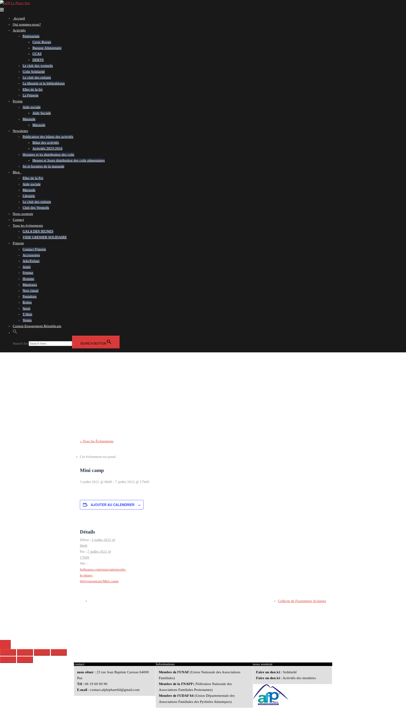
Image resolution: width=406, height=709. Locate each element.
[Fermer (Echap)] (59, 652)
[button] (15, 333)
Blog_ (17, 172)
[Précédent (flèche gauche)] (8, 659)
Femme (28, 273)
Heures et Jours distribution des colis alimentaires (68, 160)
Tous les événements (28, 225)
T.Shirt (27, 314)
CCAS (37, 54)
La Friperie (31, 95)
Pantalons (30, 296)
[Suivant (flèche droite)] (25, 659)
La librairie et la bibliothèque (44, 83)
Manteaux (30, 285)
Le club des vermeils (38, 66)
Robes (27, 302)
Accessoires (31, 255)
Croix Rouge (41, 42)
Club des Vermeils (36, 208)
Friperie (18, 243)
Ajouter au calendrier (112, 504)
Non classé (31, 290)
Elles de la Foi (33, 178)
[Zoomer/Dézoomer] (8, 652)
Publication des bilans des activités (48, 137)
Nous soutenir (23, 214)
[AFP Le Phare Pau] (15, 3)
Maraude (29, 119)
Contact (18, 220)
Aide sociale (32, 107)
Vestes (27, 320)
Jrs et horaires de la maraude (43, 166)
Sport (26, 308)
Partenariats (31, 36)
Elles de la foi (33, 89)
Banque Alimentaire (47, 48)
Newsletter (20, 131)
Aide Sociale (41, 113)
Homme (28, 279)
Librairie (29, 196)
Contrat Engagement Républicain (37, 326)
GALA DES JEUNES (38, 231)
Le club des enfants (37, 77)
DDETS (38, 60)
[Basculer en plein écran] (25, 652)
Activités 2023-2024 (47, 148)
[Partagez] (42, 652)
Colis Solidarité (34, 72)
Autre (27, 267)
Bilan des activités (45, 142)
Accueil (19, 18)
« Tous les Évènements (96, 441)
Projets (18, 101)
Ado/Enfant (31, 261)
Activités (19, 30)
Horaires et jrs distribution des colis (48, 154)
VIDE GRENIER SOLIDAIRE (45, 237)
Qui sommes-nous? (27, 24)
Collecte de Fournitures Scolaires (302, 601)
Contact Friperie (34, 249)
